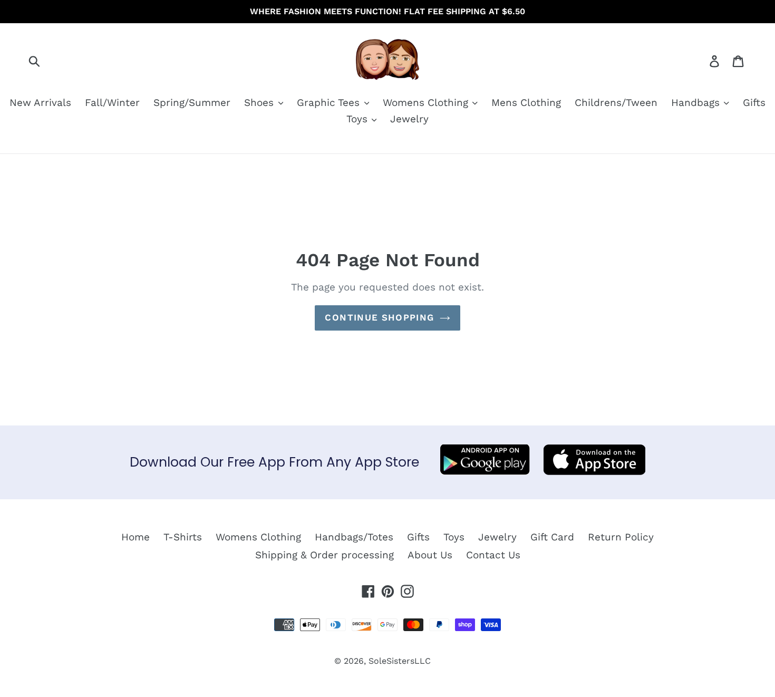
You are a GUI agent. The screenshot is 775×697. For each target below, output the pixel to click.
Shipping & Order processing (324, 555)
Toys (358, 119)
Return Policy (621, 537)
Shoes (260, 102)
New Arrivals (40, 102)
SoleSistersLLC (400, 661)
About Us (430, 555)
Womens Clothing (427, 102)
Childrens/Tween (616, 102)
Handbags (697, 102)
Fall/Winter (112, 102)
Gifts (754, 102)
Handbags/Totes (354, 537)
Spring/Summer (191, 102)
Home (135, 537)
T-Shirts (182, 537)
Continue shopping (379, 317)
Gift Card (552, 537)
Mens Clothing (526, 102)
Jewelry (409, 119)
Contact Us (493, 555)
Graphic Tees (330, 102)
